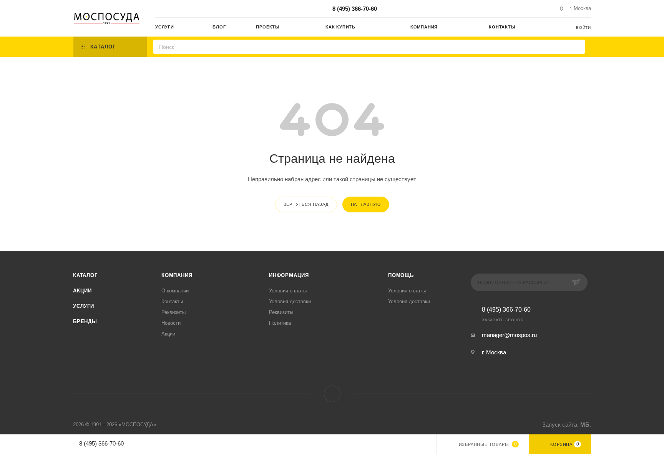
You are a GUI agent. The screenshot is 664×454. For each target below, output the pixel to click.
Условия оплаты (288, 291)
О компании (175, 291)
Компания (176, 275)
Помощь (401, 275)
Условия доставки (290, 301)
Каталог (85, 275)
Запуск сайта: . (566, 424)
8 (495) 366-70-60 (354, 8)
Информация (289, 275)
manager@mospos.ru (509, 335)
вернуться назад (306, 204)
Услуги (83, 306)
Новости (171, 323)
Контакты (172, 301)
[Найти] (576, 47)
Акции (82, 291)
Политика (280, 323)
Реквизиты (173, 312)
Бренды (85, 321)
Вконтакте (332, 394)
